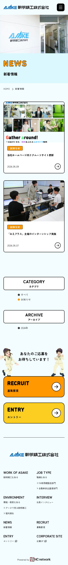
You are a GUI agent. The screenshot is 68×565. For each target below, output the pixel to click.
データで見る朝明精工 (16, 507)
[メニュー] (61, 7)
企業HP (40, 541)
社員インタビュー (45, 502)
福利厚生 (10, 513)
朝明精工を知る (10, 477)
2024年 (24, 328)
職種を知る (42, 477)
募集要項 (41, 527)
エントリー (8, 541)
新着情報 (7, 527)
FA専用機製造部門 (47, 482)
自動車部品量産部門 (48, 488)
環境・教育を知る (11, 502)
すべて (24, 294)
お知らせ (26, 299)
